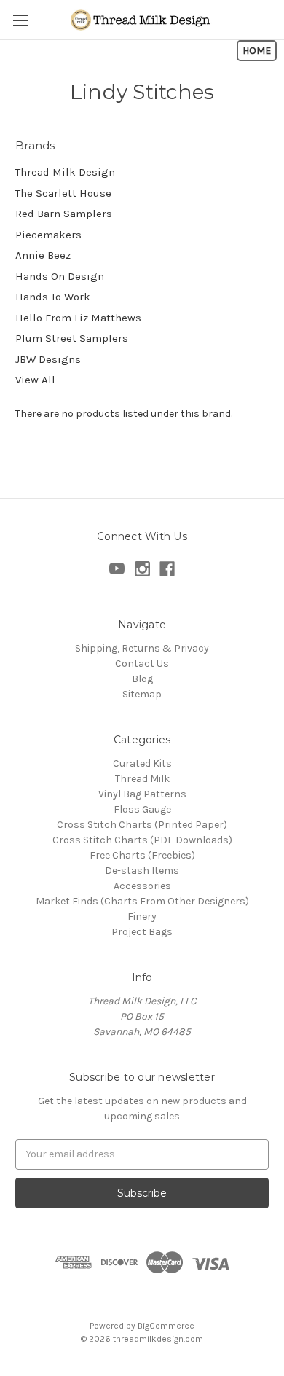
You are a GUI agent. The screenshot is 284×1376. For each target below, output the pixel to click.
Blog (142, 679)
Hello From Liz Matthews (78, 317)
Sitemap (142, 694)
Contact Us (142, 663)
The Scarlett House (63, 193)
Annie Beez (43, 255)
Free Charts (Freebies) (142, 855)
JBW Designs (48, 359)
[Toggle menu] (20, 20)
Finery (142, 916)
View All (35, 379)
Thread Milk (142, 779)
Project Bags (142, 932)
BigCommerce (166, 1326)
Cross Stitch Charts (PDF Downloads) (142, 840)
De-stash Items (142, 870)
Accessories (142, 886)
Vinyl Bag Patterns (142, 794)
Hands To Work (52, 296)
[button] (257, 50)
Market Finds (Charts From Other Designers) (142, 901)
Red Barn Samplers (63, 213)
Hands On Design (59, 276)
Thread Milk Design (65, 172)
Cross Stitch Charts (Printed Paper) (142, 824)
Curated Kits (142, 763)
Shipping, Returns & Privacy (142, 648)
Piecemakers (48, 234)
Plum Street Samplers (71, 338)
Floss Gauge (142, 809)
